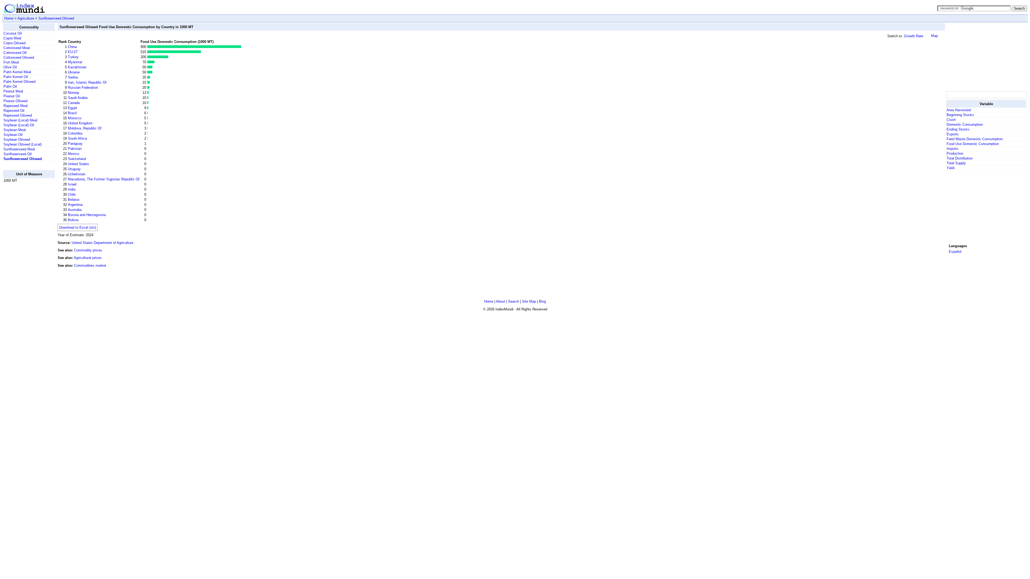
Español (955, 252)
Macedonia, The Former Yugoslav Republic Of (103, 179)
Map (934, 36)
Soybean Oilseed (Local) (22, 144)
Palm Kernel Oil (15, 77)
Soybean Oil (13, 135)
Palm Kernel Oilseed (19, 82)
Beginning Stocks (960, 115)
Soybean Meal (14, 130)
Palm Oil (10, 86)
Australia (75, 210)
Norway (73, 93)
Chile (72, 194)
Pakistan (75, 149)
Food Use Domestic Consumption (973, 144)
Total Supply (956, 163)
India (71, 189)
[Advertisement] (986, 56)
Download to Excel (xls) (77, 227)
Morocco (74, 118)
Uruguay (74, 169)
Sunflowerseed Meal (19, 149)
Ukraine (74, 72)
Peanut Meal (13, 91)
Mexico (73, 154)
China (72, 47)
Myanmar (75, 62)
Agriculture (25, 18)
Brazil (72, 113)
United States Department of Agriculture (102, 243)
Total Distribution (960, 158)
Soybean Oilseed (16, 140)
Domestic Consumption (965, 125)
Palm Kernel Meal (17, 72)
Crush (951, 120)
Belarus (74, 200)
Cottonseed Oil (15, 53)
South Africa (77, 138)
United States (78, 164)
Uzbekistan (76, 174)
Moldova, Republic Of (84, 128)
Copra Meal (12, 38)
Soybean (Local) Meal (20, 120)
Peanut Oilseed (15, 101)
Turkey (73, 57)
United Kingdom (80, 123)
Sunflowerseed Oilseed (56, 18)
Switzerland (77, 159)
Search (513, 301)
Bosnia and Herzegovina (87, 215)
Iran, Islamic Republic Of (87, 82)
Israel (72, 184)
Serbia (73, 77)
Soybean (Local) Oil (18, 125)
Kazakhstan (77, 67)
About (500, 301)
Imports (952, 149)
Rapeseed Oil (13, 111)
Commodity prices (88, 250)
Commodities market (90, 265)
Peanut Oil (11, 96)
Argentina (75, 205)
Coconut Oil (12, 33)
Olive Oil (10, 67)
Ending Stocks (958, 129)
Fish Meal (11, 62)
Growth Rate (913, 36)
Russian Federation (83, 88)
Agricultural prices (88, 258)
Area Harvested (959, 110)
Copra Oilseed (14, 43)
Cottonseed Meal (16, 48)
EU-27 (73, 52)
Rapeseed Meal (15, 106)
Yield (950, 168)
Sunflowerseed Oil (17, 154)
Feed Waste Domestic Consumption (975, 139)
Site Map (529, 301)
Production (955, 153)
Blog (542, 301)
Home (8, 18)
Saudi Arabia (77, 98)
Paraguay (75, 144)
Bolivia (73, 220)
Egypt (72, 108)
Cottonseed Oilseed (18, 57)
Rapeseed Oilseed (17, 115)
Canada (74, 103)
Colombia (75, 133)
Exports (953, 134)
